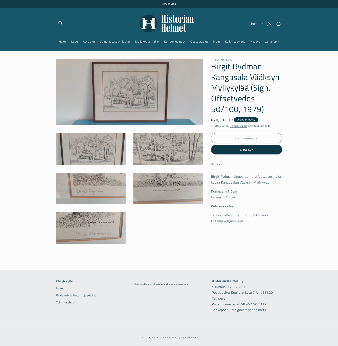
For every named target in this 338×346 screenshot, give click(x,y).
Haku (59, 288)
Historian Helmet (161, 337)
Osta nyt (246, 149)
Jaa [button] (218, 164)
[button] (60, 23)
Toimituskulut (238, 126)
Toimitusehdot (66, 302)
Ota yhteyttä (64, 281)
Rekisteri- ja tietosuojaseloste (76, 295)
